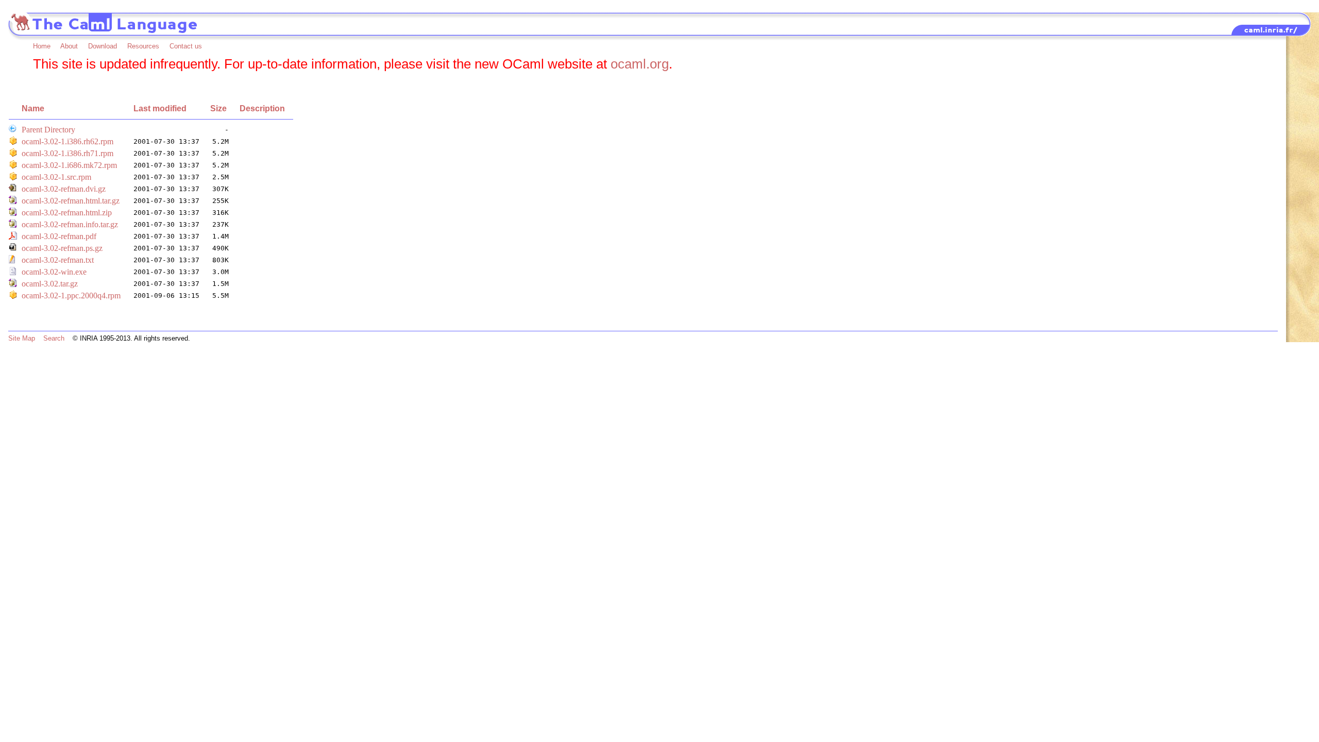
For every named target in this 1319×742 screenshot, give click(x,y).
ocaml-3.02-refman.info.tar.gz (70, 224)
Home (41, 46)
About (69, 46)
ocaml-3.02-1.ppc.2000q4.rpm (71, 295)
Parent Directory (48, 129)
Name (33, 108)
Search (53, 338)
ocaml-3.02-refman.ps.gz (62, 248)
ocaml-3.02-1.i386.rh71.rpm (67, 153)
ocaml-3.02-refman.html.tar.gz (71, 200)
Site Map (21, 338)
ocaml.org (640, 64)
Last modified (160, 108)
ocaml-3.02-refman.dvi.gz (64, 188)
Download (102, 46)
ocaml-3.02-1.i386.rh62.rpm (67, 141)
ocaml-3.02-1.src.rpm (56, 177)
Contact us (186, 46)
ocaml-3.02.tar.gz (50, 283)
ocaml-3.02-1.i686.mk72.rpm (69, 165)
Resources (143, 46)
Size (218, 108)
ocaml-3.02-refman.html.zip (67, 212)
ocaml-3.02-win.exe (54, 271)
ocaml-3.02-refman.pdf (59, 236)
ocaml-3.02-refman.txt (58, 260)
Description (262, 108)
